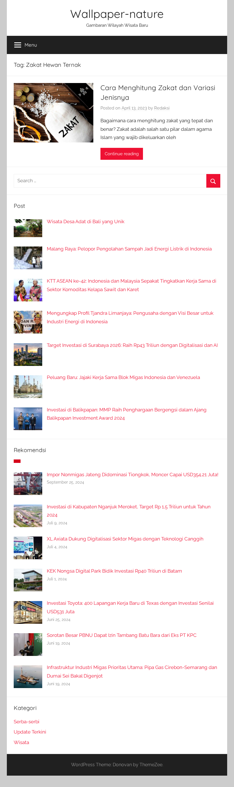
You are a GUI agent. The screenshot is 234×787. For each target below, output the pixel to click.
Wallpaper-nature (117, 14)
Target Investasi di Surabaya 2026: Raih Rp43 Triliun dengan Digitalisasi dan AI (132, 345)
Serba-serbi (26, 721)
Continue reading (122, 153)
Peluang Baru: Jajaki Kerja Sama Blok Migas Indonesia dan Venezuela (123, 377)
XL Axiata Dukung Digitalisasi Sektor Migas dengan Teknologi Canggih (125, 539)
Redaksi (162, 108)
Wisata (21, 742)
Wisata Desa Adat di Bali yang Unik (85, 221)
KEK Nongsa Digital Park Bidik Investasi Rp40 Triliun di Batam (114, 571)
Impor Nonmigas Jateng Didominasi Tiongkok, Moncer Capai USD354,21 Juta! (132, 474)
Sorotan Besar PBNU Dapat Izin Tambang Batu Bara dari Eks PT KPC (122, 635)
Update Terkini (30, 732)
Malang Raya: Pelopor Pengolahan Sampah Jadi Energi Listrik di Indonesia (129, 249)
